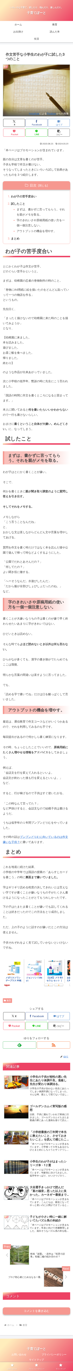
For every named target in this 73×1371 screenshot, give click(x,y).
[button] (59, 133)
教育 (9, 1000)
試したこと (18, 203)
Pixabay (51, 113)
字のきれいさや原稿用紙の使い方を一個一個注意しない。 (41, 222)
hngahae (34, 113)
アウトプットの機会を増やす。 (36, 231)
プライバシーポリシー (54, 1354)
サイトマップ (36, 1359)
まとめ (15, 238)
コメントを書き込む (36, 1310)
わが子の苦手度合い (23, 196)
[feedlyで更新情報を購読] (19, 1045)
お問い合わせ (19, 1354)
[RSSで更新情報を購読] (53, 1045)
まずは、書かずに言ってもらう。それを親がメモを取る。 (41, 212)
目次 (33, 185)
